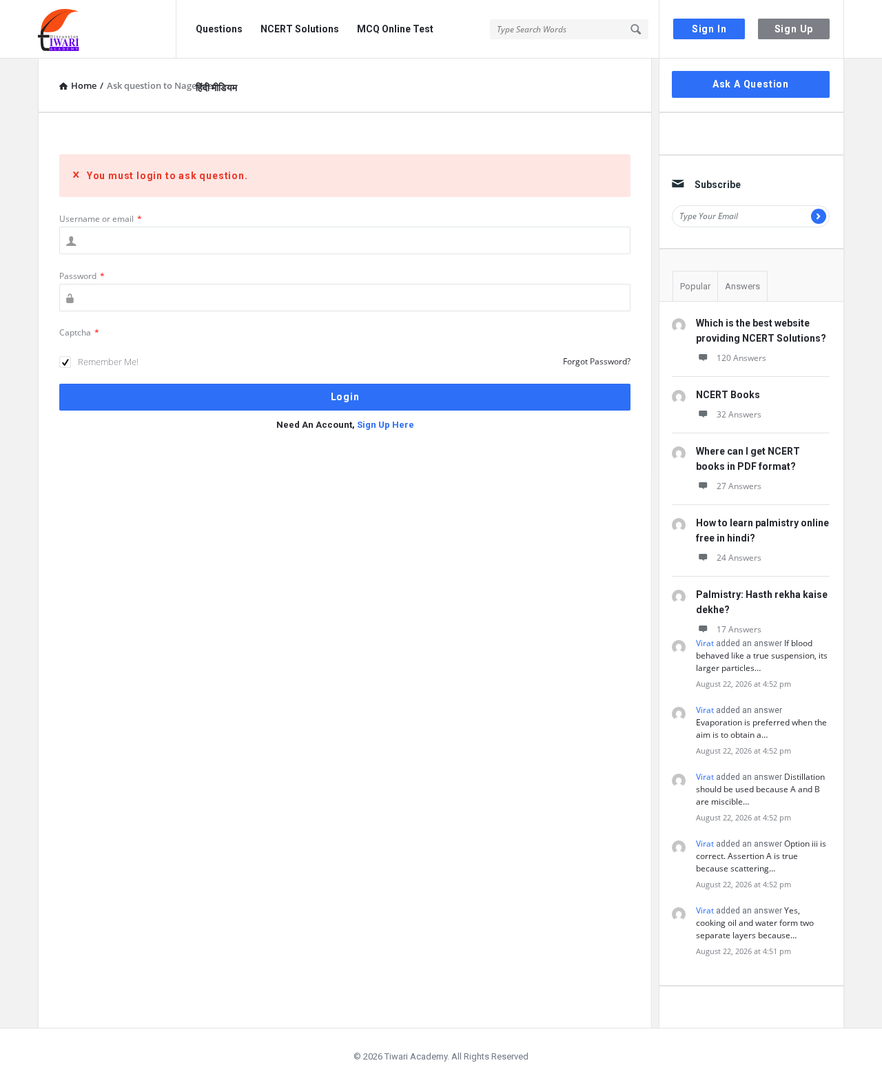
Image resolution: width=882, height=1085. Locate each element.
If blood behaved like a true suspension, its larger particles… (762, 655)
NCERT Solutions (299, 28)
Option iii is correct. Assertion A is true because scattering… (761, 856)
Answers (742, 286)
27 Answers (739, 486)
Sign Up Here (385, 425)
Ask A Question (750, 84)
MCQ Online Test (395, 28)
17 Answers (739, 629)
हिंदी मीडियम (216, 87)
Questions (219, 28)
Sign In (709, 28)
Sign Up (794, 28)
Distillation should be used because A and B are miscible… (760, 789)
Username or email (100, 219)
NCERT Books (728, 394)
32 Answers (739, 414)
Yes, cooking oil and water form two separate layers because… (755, 923)
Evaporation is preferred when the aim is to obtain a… (761, 728)
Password (82, 276)
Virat (705, 643)
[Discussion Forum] (107, 29)
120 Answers (741, 358)
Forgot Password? (596, 361)
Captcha (79, 332)
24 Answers (739, 558)
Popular (695, 286)
